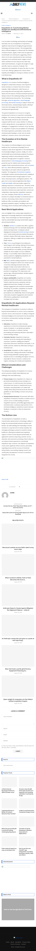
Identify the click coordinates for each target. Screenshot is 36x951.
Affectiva (20, 194)
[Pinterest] (22, 13)
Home (3, 19)
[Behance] (24, 13)
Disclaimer (18, 942)
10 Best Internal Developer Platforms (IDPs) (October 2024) (8, 790)
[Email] (27, 13)
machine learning (16, 102)
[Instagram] (20, 13)
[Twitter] (18, 13)
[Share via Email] (27, 487)
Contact (23, 944)
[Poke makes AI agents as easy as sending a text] (9, 841)
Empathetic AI (6, 82)
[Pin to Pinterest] (25, 487)
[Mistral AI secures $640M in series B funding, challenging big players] (9, 821)
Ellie (8, 260)
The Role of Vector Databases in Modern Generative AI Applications (25, 831)
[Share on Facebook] (22, 487)
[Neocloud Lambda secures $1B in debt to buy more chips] (18, 534)
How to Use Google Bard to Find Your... (18, 909)
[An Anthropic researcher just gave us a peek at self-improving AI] (18, 625)
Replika (10, 183)
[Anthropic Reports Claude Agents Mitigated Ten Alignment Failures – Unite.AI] (18, 595)
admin (9, 33)
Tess (5, 167)
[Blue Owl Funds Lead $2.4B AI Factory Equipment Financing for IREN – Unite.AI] (18, 656)
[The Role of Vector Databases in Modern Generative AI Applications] (26, 821)
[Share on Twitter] (24, 487)
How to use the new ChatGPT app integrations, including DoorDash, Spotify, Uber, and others (26, 852)
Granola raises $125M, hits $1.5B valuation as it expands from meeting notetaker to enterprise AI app (26, 792)
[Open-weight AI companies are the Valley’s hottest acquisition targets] (18, 686)
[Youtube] (25, 13)
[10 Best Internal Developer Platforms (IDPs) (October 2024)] (9, 782)
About (12, 942)
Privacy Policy (26, 942)
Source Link (5, 479)
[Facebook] (17, 13)
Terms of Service (15, 944)
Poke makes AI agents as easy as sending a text (9, 849)
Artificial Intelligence (14, 19)
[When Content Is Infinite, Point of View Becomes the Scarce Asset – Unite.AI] (18, 565)
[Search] (34, 13)
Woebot (31, 165)
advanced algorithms (14, 100)
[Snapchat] (29, 13)
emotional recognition (24, 172)
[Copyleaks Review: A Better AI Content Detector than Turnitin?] (9, 803)
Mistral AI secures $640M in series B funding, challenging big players (9, 830)
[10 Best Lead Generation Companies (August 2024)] (26, 803)
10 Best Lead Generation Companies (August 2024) (26, 811)
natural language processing (20, 161)
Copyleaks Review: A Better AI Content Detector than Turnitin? (9, 812)
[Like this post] (20, 487)
